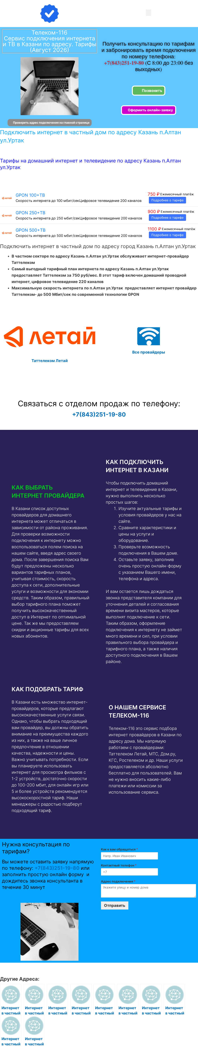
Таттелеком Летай (50, 360)
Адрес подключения (118, 881)
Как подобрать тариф (47, 689)
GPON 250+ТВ (30, 212)
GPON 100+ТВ (30, 195)
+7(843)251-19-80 (124, 63)
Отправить (114, 905)
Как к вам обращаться (119, 849)
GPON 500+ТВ (30, 230)
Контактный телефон (119, 865)
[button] (148, 12)
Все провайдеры (148, 352)
